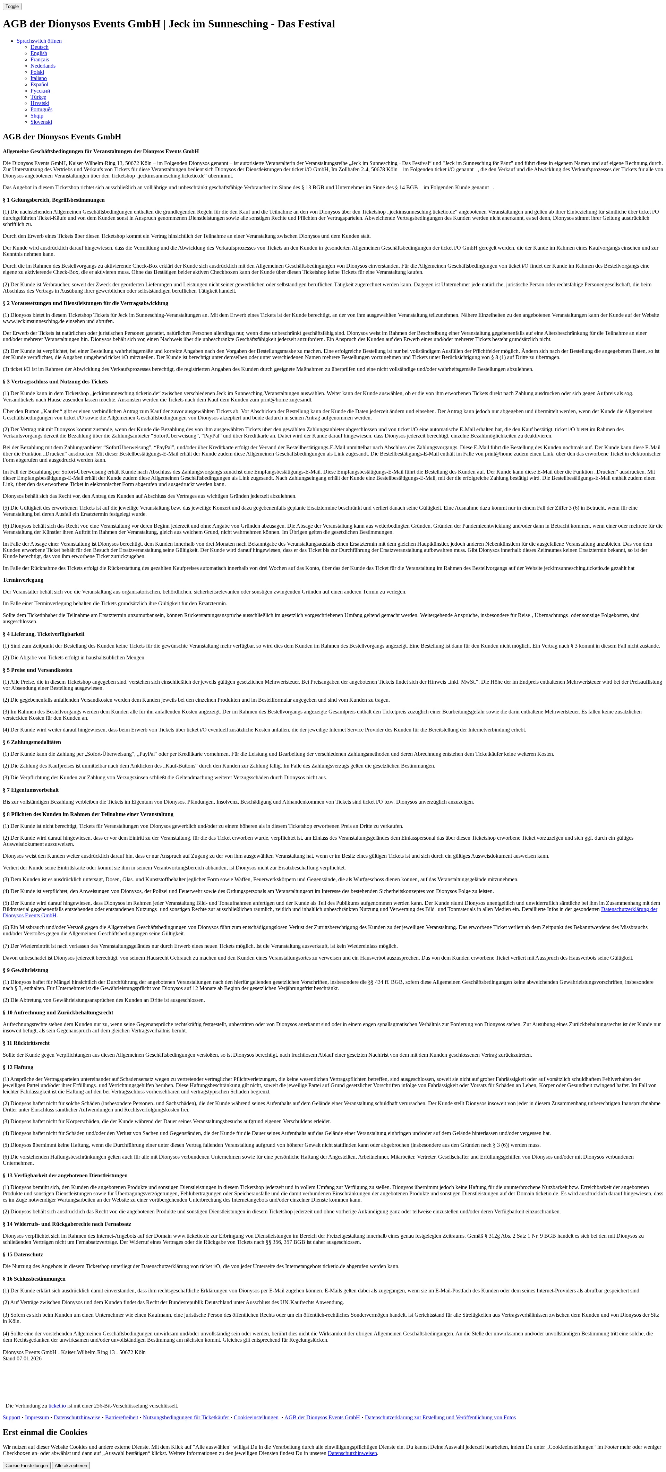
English (39, 53)
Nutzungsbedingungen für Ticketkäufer (186, 1417)
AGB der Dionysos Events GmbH (322, 1417)
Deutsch (40, 47)
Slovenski (41, 122)
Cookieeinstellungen (256, 1417)
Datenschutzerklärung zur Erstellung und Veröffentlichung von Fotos (440, 1417)
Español (39, 84)
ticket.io (57, 1406)
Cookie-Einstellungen (27, 1465)
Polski (37, 72)
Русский (40, 91)
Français (40, 59)
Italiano (39, 78)
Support (11, 1417)
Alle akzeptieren (71, 1465)
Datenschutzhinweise (77, 1417)
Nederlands (43, 66)
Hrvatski (40, 103)
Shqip (37, 116)
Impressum (37, 1417)
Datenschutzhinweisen (352, 1453)
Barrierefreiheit (121, 1417)
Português (41, 109)
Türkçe (38, 97)
